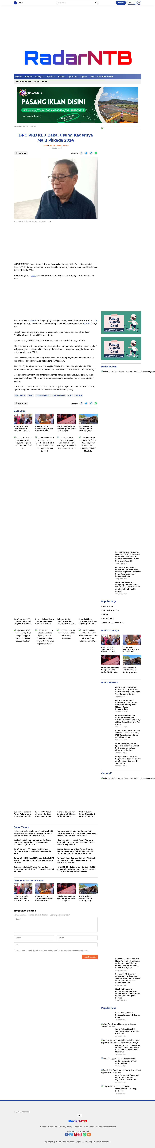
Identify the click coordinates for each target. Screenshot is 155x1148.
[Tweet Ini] (86, 153)
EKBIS (44, 82)
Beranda (18, 77)
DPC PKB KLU (59, 395)
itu (96, 320)
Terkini (121, 3)
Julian (45, 145)
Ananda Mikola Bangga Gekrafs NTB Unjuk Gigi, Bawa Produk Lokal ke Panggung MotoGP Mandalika (88, 621)
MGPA (105, 795)
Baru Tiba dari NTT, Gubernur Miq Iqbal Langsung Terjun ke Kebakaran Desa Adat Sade (23, 621)
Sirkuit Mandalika (111, 791)
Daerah (59, 145)
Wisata (50, 77)
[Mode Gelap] (139, 3)
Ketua (33, 275)
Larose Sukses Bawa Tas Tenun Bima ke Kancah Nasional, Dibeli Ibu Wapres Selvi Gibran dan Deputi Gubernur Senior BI (44, 621)
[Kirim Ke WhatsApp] (96, 153)
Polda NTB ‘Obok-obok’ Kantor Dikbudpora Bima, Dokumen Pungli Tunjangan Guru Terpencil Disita (127, 1052)
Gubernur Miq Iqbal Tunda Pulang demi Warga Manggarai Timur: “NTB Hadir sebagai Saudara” (22, 814)
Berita (28, 77)
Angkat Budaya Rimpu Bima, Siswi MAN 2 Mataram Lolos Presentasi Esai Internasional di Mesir (88, 814)
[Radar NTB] (77, 58)
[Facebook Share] (81, 153)
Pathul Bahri (108, 799)
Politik (36, 82)
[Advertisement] (77, 25)
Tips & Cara (72, 77)
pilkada (33, 320)
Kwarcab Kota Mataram (113, 803)
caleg (30, 395)
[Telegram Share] (91, 153)
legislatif (87, 323)
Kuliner (61, 77)
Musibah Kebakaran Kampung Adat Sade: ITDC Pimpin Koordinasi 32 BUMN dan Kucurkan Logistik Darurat (66, 428)
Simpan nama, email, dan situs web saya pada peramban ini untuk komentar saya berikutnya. (52, 951)
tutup (79, 1115)
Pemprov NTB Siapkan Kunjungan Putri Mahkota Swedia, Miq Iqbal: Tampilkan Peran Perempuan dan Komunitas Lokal (44, 428)
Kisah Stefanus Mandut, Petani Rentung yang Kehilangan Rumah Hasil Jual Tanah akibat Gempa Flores (88, 428)
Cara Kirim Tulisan (105, 77)
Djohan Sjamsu (43, 395)
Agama (83, 77)
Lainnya (39, 77)
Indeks (131, 3)
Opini (92, 77)
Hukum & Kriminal (23, 82)
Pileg (70, 395)
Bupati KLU (20, 395)
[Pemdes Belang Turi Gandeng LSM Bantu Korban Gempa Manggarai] (66, 719)
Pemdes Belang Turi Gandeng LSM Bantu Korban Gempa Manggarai (66, 814)
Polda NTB (108, 787)
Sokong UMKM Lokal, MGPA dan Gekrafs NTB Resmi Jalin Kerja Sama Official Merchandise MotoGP (66, 621)
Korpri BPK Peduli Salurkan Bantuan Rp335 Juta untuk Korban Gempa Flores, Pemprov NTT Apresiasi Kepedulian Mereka (44, 814)
